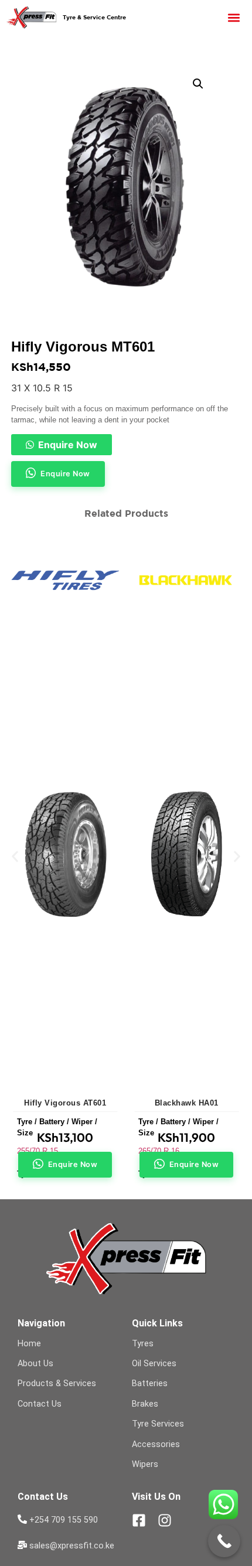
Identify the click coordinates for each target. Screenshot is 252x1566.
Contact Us (40, 1404)
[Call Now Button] (224, 1541)
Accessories (156, 1444)
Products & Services (57, 1383)
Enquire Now (67, 445)
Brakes (145, 1404)
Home (29, 1344)
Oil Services (154, 1364)
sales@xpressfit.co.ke (71, 1546)
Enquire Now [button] (65, 473)
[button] (234, 17)
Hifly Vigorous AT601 (65, 1102)
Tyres (143, 1344)
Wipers (145, 1464)
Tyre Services (158, 1424)
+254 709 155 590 (63, 1520)
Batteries (150, 1383)
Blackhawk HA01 (187, 1102)
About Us (35, 1364)
